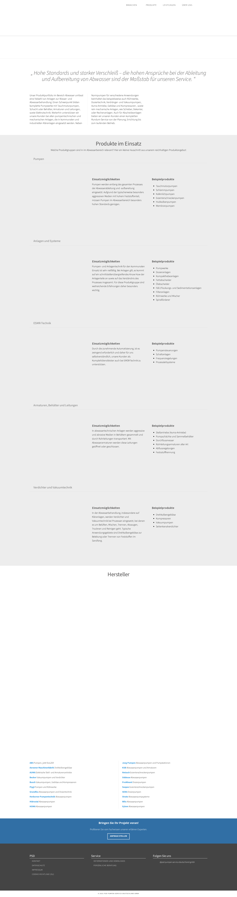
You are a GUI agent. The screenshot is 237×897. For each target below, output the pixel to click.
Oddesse (126, 777)
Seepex (125, 787)
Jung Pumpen (129, 762)
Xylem (125, 806)
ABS (31, 762)
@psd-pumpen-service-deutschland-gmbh (177, 862)
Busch (32, 782)
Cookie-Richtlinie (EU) (43, 874)
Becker (33, 777)
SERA (124, 791)
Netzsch (126, 772)
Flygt (32, 787)
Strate (125, 796)
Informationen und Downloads (109, 861)
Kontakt (36, 861)
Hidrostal (34, 801)
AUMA (32, 772)
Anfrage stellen (118, 836)
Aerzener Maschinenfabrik (42, 767)
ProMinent (127, 782)
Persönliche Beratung (105, 866)
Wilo (124, 801)
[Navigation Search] (202, 5)
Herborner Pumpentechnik (43, 796)
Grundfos (34, 791)
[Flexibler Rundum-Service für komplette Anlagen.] (47, 18)
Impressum (37, 870)
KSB (124, 767)
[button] (118, 159)
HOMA (33, 806)
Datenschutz (38, 866)
